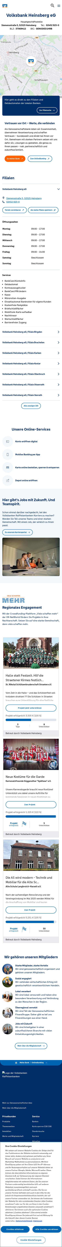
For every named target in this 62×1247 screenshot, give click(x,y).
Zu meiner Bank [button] (13, 159)
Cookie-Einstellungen (31, 1240)
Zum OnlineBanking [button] (38, 159)
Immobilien (6, 1131)
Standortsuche (38, 1131)
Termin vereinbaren (13, 210)
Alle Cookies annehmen (46, 1229)
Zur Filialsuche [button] (45, 110)
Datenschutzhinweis (24, 1221)
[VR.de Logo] (14, 6)
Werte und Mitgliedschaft (13, 1136)
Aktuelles (36, 1141)
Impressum (37, 1221)
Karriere (35, 1136)
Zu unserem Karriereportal (16, 532)
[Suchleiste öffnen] (52, 5)
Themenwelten (8, 1126)
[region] (31, 1194)
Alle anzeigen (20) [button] (31, 406)
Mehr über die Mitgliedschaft (29, 1046)
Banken (35, 1121)
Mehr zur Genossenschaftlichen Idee (17, 1103)
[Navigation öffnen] (59, 6)
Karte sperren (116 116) (41, 1126)
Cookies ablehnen (15, 1229)
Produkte (6, 1121)
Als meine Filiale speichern (41, 210)
